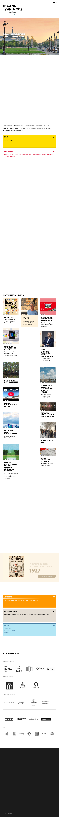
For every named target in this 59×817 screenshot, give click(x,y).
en (57, 1)
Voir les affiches (48, 576)
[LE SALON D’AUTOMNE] (12, 1)
